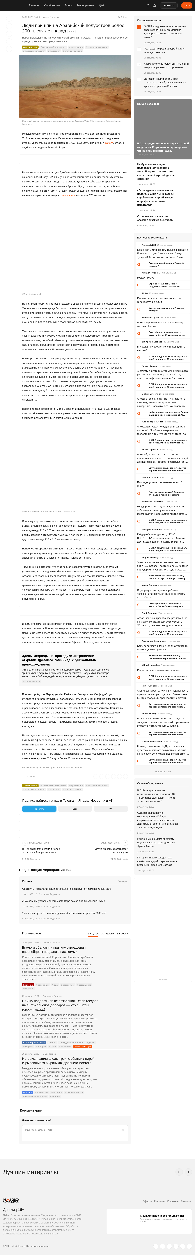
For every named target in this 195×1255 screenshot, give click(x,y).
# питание (28, 988)
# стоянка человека (72, 51)
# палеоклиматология (34, 51)
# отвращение (84, 985)
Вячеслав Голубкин (152, 501)
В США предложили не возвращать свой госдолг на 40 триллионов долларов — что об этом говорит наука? (60, 1005)
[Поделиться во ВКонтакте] (9, 49)
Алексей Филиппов (152, 741)
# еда (55, 985)
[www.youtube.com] (169, 1246)
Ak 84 (145, 293)
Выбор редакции (82, 1046)
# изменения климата (97, 47)
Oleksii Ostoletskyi (151, 394)
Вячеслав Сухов (151, 317)
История (27, 1092)
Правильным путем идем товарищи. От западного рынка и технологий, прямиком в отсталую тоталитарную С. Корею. (163, 722)
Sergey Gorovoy (150, 557)
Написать (169, 5)
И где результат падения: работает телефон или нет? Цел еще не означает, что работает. (161, 594)
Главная (34, 5)
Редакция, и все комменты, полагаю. (159, 670)
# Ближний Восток (74, 1092)
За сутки (93, 933)
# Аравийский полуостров (53, 47)
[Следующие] (188, 1172)
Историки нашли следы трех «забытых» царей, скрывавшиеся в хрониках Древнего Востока (58, 1061)
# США (52, 1046)
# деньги (91, 1042)
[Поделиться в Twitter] (9, 34)
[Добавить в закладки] (9, 19)
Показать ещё (163, 771)
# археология (76, 47)
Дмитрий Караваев (152, 342)
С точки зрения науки (34, 1042)
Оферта (147, 1201)
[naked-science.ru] (189, 1246)
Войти (187, 5)
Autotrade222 (149, 245)
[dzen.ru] (176, 1246)
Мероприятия (85, 5)
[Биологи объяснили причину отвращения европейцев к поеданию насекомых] (115, 959)
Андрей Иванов (150, 477)
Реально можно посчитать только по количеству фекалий (159, 300)
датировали (68, 195)
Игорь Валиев (149, 585)
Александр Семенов (152, 421)
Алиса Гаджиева (51, 17)
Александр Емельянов (154, 641)
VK (110, 809)
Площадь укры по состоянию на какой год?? (160, 484)
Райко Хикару (149, 713)
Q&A (102, 5)
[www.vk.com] (162, 1246)
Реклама (186, 1201)
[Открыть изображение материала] (75, 86)
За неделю (107, 933)
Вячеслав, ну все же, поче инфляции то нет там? (161, 348)
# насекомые (67, 985)
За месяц (122, 933)
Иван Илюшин (149, 686)
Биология (28, 985)
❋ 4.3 (71, 31)
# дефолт (28, 1046)
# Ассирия (56, 1092)
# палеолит (54, 51)
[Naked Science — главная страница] (15, 5)
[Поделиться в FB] (9, 26)
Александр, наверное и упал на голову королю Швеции (160, 324)
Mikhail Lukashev (151, 665)
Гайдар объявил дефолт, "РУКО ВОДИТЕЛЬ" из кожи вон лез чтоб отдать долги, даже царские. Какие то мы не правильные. (161, 538)
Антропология (30, 47)
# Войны (52, 1042)
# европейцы (42, 985)
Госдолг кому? (145, 277)
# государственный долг (71, 1042)
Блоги (68, 5)
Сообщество (52, 5)
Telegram (39, 809)
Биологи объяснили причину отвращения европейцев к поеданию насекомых (54, 950)
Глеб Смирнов (149, 613)
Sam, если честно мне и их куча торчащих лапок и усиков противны (162, 647)
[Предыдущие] (179, 1172)
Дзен (75, 809)
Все (68, 870)
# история (41, 1046)
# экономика (65, 1046)
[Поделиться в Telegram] (9, 41)
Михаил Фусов (150, 273)
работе (109, 142)
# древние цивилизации (35, 1096)
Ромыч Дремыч (150, 366)
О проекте (173, 1201)
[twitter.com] (155, 1246)
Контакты (159, 1201)
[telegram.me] (182, 1246)
